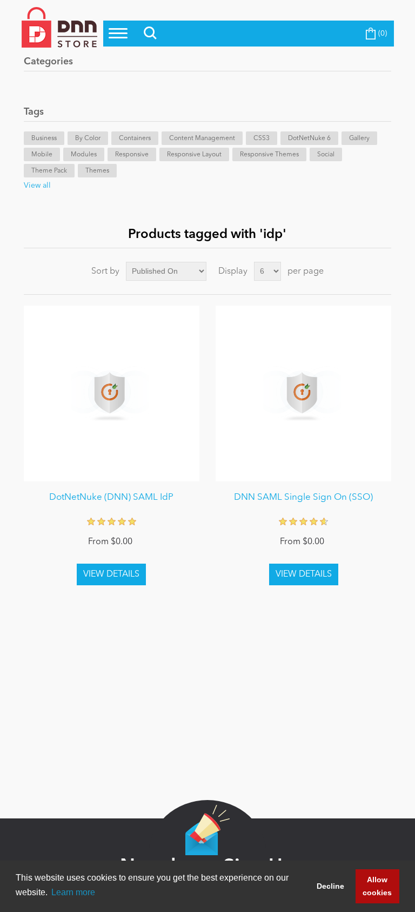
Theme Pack (49, 171)
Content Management (202, 138)
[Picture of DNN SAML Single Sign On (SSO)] (303, 393)
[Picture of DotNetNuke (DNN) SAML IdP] (111, 393)
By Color (88, 138)
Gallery (359, 138)
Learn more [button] (73, 892)
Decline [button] (330, 886)
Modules (84, 154)
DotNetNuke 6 (309, 138)
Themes (97, 171)
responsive (132, 154)
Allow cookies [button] (377, 886)
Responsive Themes (269, 154)
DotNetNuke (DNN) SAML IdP (111, 497)
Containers (135, 138)
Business (44, 138)
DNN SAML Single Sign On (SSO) (303, 497)
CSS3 (261, 138)
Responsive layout (194, 154)
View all (37, 185)
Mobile (41, 154)
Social (325, 154)
